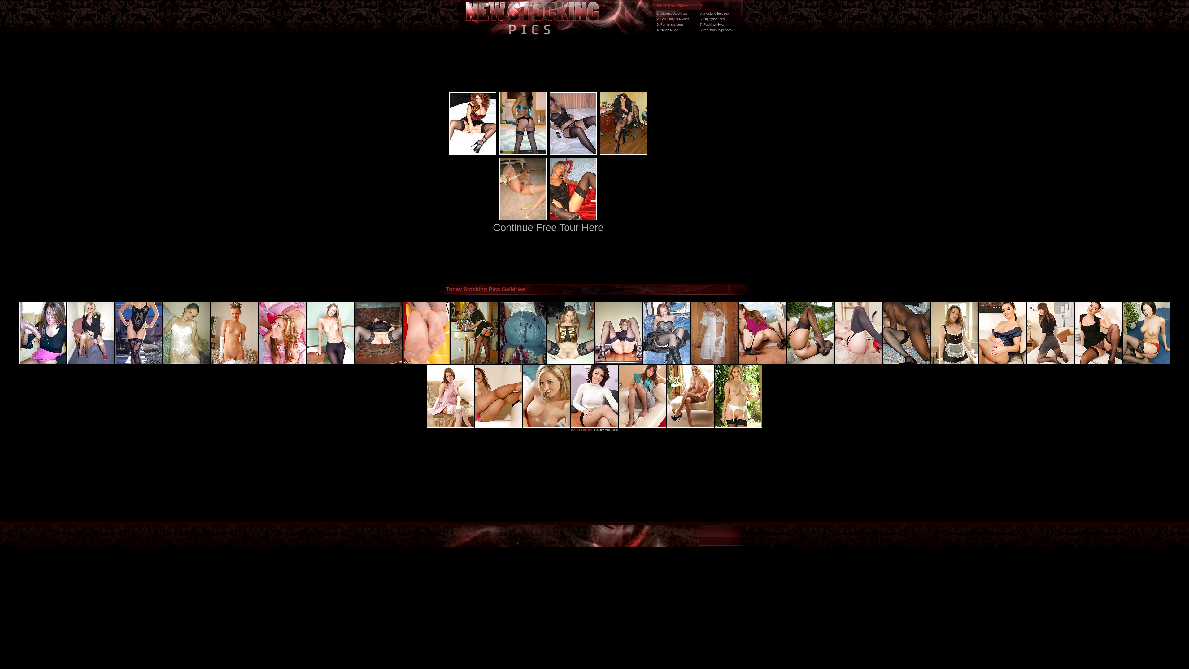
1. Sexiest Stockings (672, 13)
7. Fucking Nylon (712, 24)
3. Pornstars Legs (670, 24)
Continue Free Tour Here (548, 227)
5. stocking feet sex (714, 13)
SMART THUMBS (605, 430)
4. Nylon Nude (667, 30)
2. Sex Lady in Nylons (673, 19)
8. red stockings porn (716, 30)
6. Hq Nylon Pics (712, 19)
